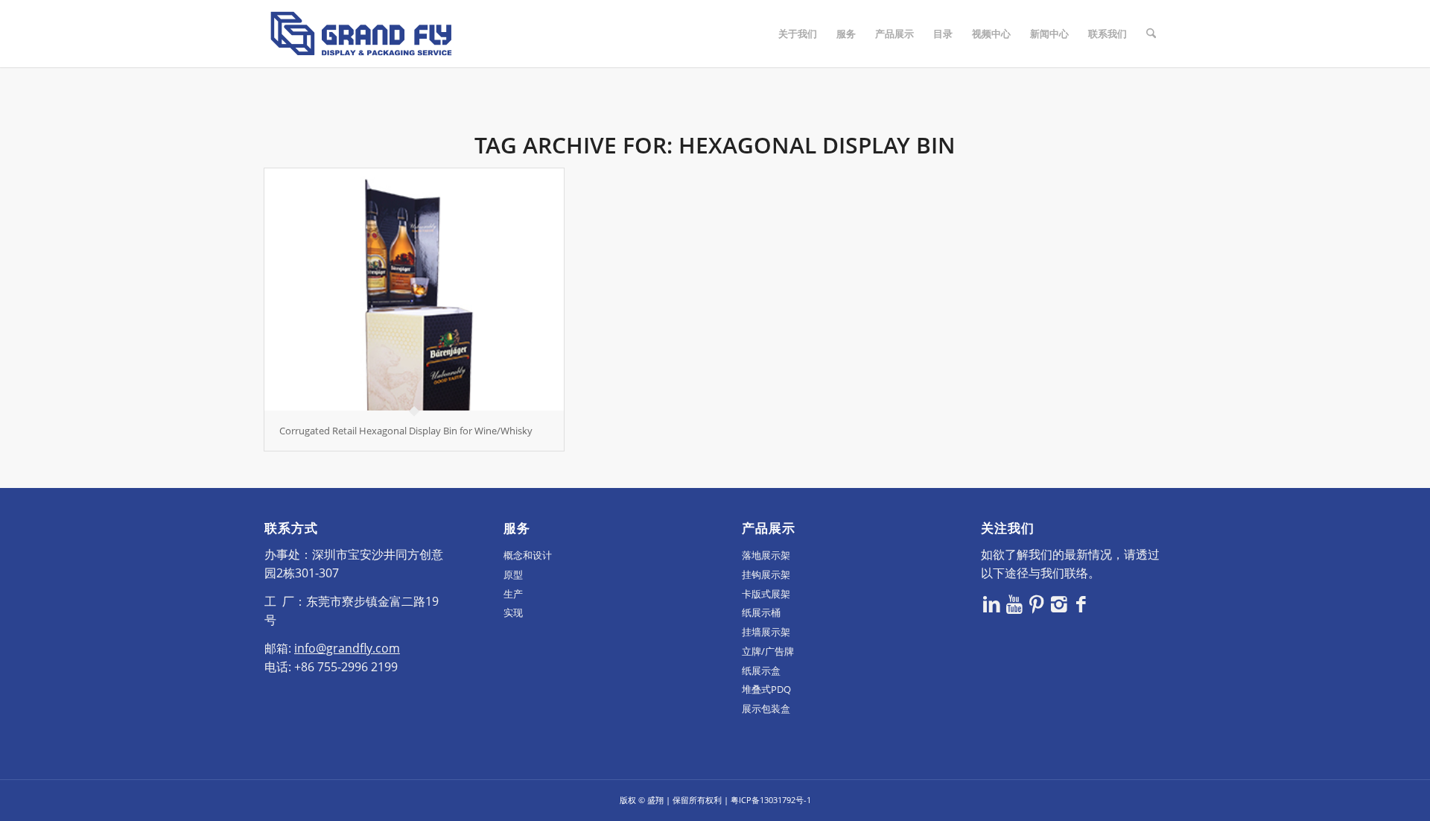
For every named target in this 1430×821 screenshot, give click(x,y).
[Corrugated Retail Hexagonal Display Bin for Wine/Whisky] (414, 289)
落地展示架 (766, 555)
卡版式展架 (766, 593)
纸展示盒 (761, 670)
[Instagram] (1059, 603)
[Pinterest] (1037, 603)
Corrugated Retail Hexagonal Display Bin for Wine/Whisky (406, 430)
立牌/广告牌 (768, 651)
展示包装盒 (766, 708)
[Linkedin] (992, 603)
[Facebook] (1081, 603)
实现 (513, 612)
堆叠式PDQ (766, 689)
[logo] (361, 33)
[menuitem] (798, 33)
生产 (513, 593)
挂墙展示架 (766, 631)
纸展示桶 (761, 612)
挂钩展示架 (766, 574)
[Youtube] (1014, 603)
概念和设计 (527, 555)
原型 (513, 574)
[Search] (1151, 33)
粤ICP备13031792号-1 (771, 799)
